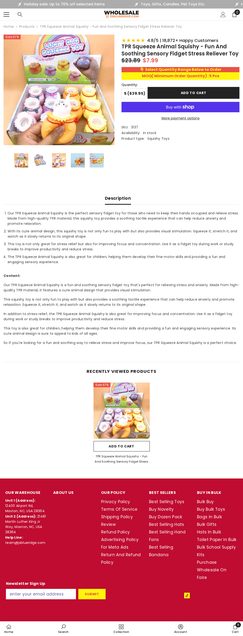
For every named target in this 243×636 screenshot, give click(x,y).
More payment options (181, 118)
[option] (122, 425)
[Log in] (223, 14)
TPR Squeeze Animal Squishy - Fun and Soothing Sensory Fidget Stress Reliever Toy (121, 459)
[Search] (20, 14)
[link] (63, 628)
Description (118, 198)
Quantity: (130, 84)
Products (26, 26)
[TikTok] (187, 595)
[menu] (6, 14)
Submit (92, 594)
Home (9, 26)
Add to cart (193, 92)
